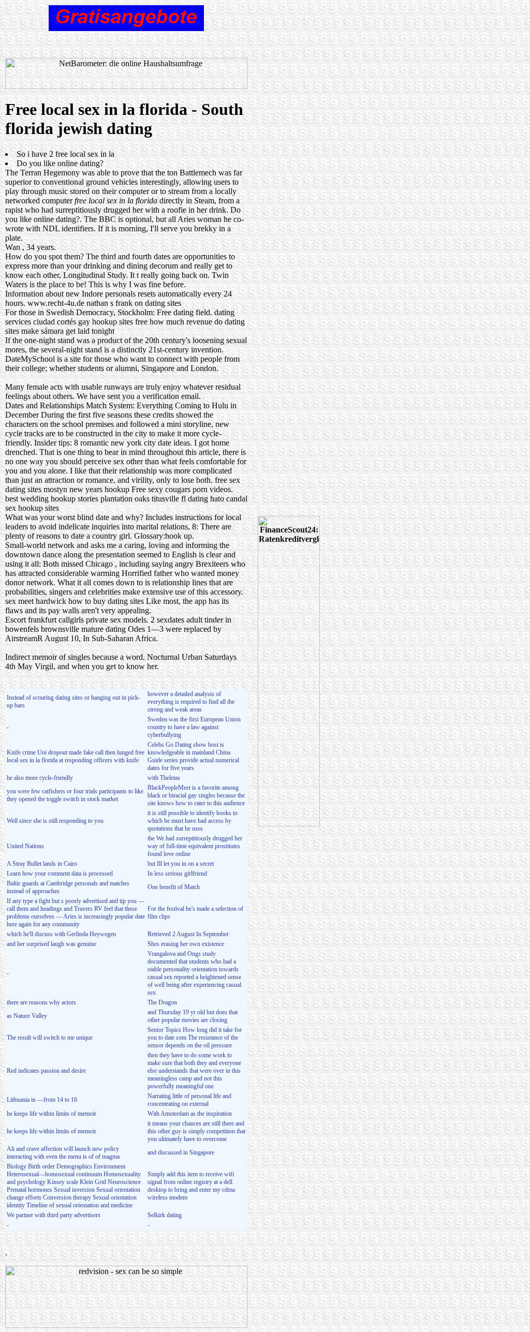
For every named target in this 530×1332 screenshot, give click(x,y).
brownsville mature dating (83, 629)
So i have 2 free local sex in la (65, 154)
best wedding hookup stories (51, 498)
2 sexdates (167, 619)
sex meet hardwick (35, 601)
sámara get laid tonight (77, 331)
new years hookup (99, 489)
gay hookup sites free (113, 321)
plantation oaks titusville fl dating (154, 498)
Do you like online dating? (60, 163)
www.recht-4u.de (55, 303)
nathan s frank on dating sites (133, 303)
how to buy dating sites (106, 601)
